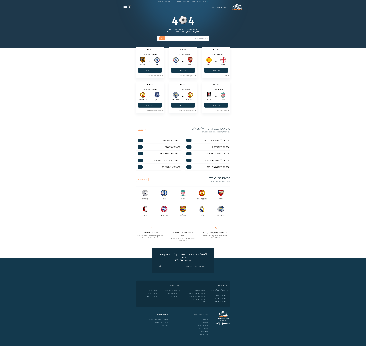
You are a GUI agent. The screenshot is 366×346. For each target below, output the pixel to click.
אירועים (219, 7)
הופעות (213, 7)
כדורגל (225, 7)
